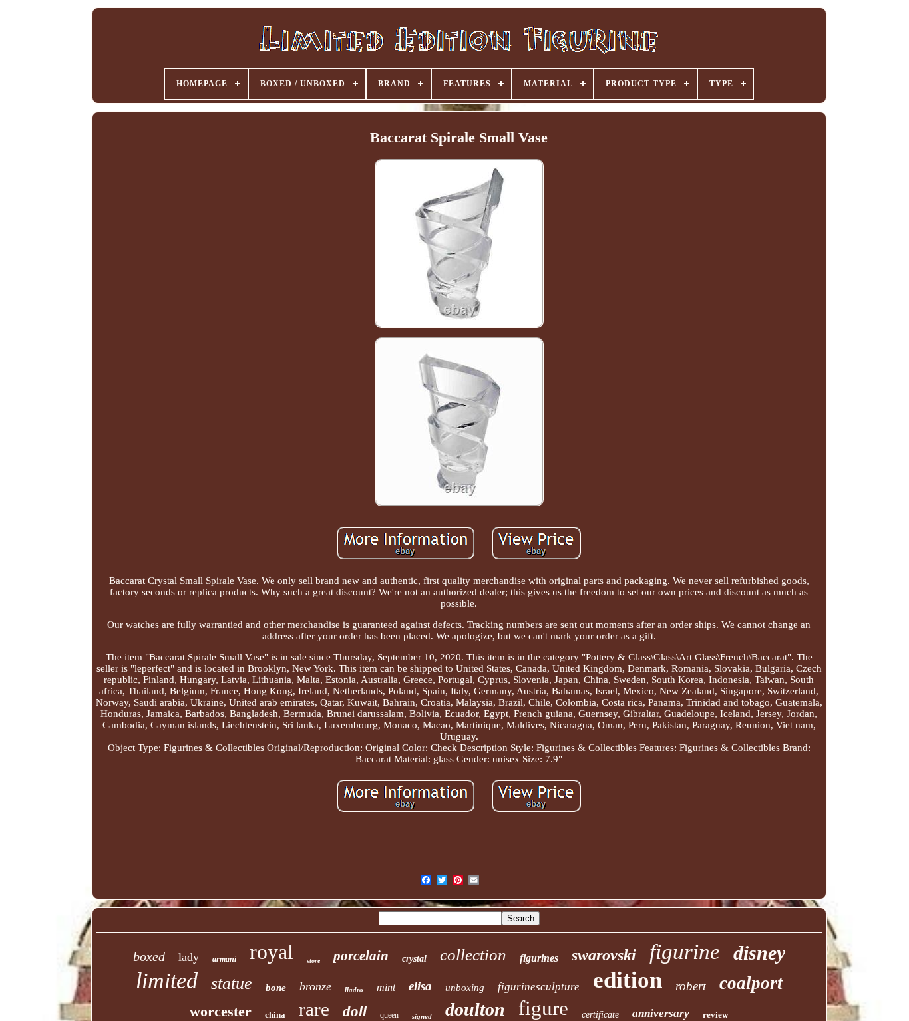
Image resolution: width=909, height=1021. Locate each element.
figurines (539, 958)
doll (355, 1011)
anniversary (660, 1013)
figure (543, 1008)
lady (188, 957)
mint (386, 987)
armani (224, 959)
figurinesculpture (539, 986)
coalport (751, 983)
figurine (684, 952)
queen (389, 1015)
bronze (315, 986)
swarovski (604, 955)
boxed (149, 956)
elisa (420, 986)
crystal (414, 959)
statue (231, 983)
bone (276, 987)
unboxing (464, 987)
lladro (354, 990)
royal (271, 952)
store (313, 960)
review (715, 1015)
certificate (600, 1015)
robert (690, 986)
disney (759, 953)
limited (167, 980)
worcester (221, 1011)
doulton (475, 1009)
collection (473, 955)
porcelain (361, 956)
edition (627, 980)
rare (314, 1009)
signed (422, 1016)
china (275, 1015)
